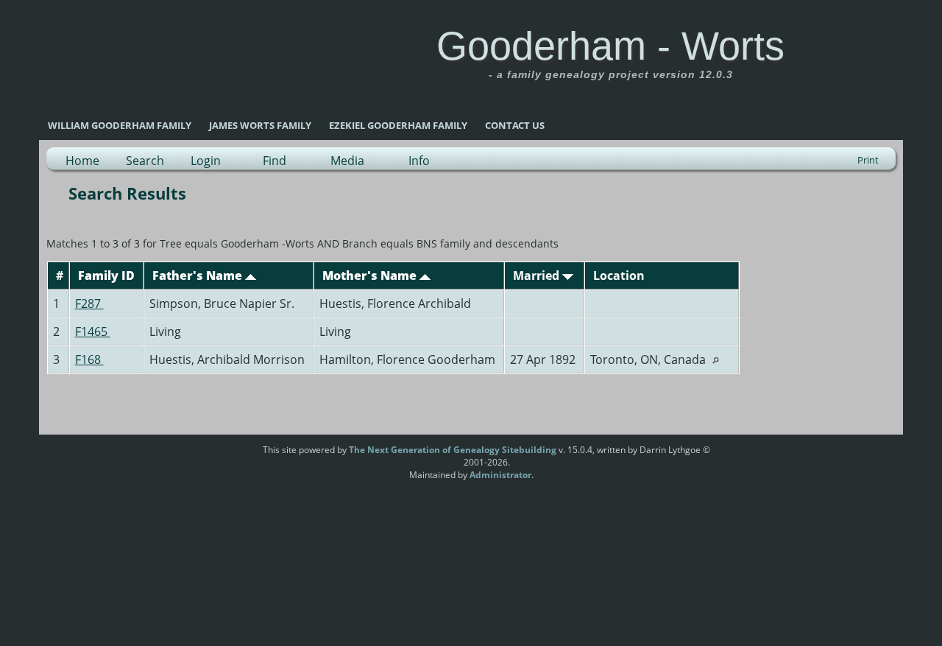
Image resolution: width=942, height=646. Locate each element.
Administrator (500, 474)
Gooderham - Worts (610, 46)
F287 (89, 303)
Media (347, 160)
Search (145, 160)
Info (419, 160)
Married (537, 275)
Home (82, 160)
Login (206, 160)
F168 (89, 359)
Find (274, 160)
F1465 (92, 331)
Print (868, 159)
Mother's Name (370, 275)
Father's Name (198, 275)
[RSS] (235, 455)
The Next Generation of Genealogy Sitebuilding (452, 449)
